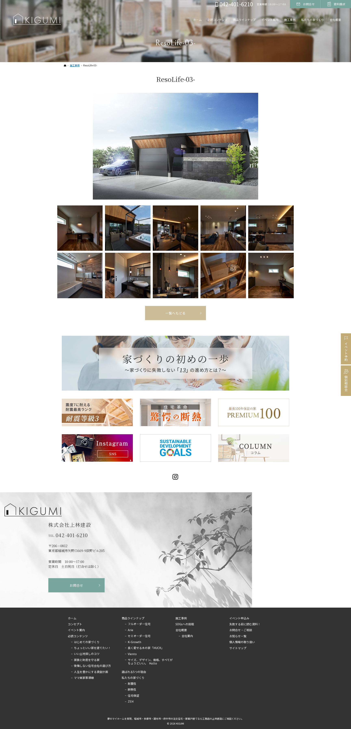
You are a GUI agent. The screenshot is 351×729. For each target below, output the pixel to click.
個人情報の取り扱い (242, 642)
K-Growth (134, 642)
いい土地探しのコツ (87, 654)
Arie (130, 630)
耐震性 (132, 684)
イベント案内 (76, 630)
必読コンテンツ (78, 636)
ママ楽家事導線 (84, 678)
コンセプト (75, 624)
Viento (132, 654)
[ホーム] (65, 65)
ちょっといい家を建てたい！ (92, 648)
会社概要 (181, 630)
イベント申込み (239, 618)
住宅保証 (133, 696)
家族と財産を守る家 (87, 660)
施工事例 (181, 618)
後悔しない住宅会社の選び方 (92, 666)
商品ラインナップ (133, 618)
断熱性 (132, 689)
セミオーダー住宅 (139, 636)
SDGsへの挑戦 (185, 624)
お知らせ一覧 (237, 636)
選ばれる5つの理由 (134, 672)
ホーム (72, 618)
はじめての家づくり (87, 642)
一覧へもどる (175, 313)
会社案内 (187, 636)
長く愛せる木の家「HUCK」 (146, 648)
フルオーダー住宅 (139, 624)
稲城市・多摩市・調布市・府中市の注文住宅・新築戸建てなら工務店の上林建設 (178, 718)
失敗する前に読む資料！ (245, 624)
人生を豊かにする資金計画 (91, 672)
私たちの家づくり (133, 678)
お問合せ (76, 585)
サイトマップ (237, 648)
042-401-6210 (72, 535)
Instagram (175, 477)
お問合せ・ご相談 (240, 630)
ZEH (130, 701)
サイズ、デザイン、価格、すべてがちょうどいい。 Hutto (150, 661)
